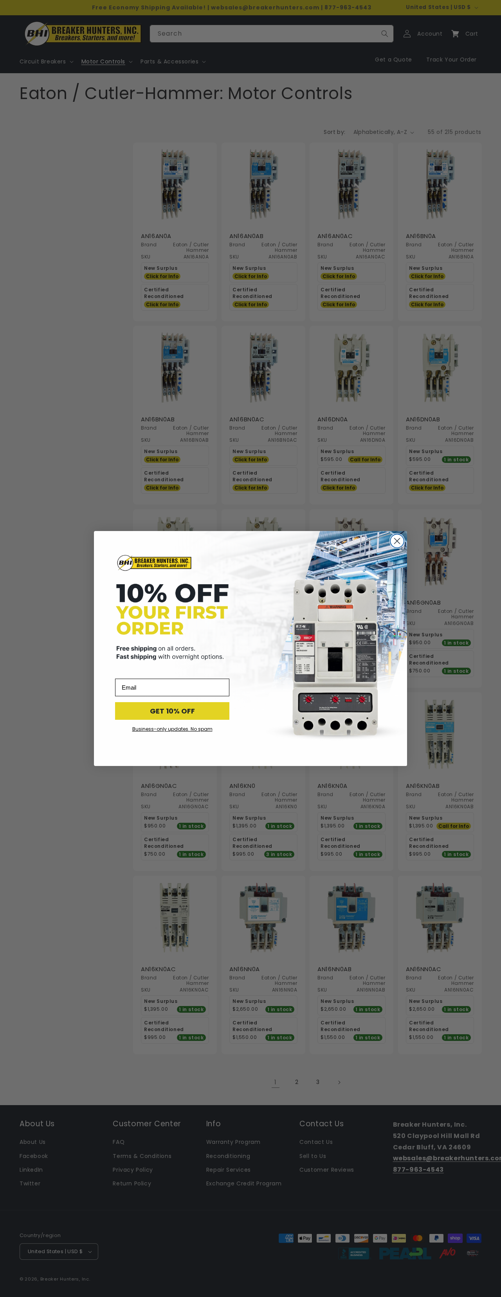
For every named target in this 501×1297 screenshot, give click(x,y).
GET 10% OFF (172, 711)
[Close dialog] (397, 541)
